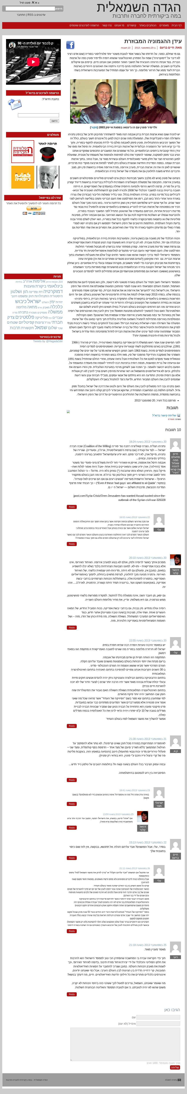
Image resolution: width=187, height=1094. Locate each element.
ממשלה (55, 311)
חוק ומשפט (26, 296)
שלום (52, 327)
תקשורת (27, 328)
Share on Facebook (70, 45)
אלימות (39, 281)
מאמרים (164, 25)
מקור (94, 127)
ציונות (39, 322)
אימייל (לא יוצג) (127, 1023)
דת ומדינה (36, 292)
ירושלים (45, 302)
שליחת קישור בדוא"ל (164, 415)
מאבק (46, 307)
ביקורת (40, 286)
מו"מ (40, 307)
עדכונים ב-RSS (36, 14)
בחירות (19, 282)
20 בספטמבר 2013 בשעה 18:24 (147, 441)
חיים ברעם (167, 47)
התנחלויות (42, 296)
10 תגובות (125, 48)
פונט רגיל (25, 2)
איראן (48, 282)
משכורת (33, 312)
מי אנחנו (119, 25)
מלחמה (21, 307)
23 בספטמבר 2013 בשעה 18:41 (134, 790)
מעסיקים (42, 312)
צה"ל (48, 322)
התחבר (21, 14)
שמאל (41, 327)
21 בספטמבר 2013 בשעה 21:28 (147, 738)
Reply (72, 507)
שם (134, 1017)
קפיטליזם (26, 322)
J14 (60, 281)
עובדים (57, 317)
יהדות (59, 302)
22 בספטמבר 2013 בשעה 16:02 (134, 517)
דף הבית (177, 25)
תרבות (15, 328)
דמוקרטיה (53, 291)
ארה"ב (27, 281)
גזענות (29, 286)
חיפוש (58, 8)
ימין (52, 302)
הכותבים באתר (148, 25)
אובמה (54, 282)
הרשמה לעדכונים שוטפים (84, 25)
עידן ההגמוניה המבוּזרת (153, 41)
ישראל (34, 301)
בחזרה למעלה (171, 1080)
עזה (50, 318)
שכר (60, 328)
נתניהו (23, 312)
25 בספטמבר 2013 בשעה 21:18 (147, 945)
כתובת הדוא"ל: (50, 99)
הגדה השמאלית (139, 7)
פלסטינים (24, 317)
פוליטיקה (41, 317)
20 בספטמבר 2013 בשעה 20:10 (147, 557)
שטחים (12, 322)
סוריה (15, 312)
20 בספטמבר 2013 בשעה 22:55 (147, 640)
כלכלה (56, 306)
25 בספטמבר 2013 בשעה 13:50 (118, 814)
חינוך (14, 296)
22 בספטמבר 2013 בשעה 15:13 (147, 842)
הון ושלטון (19, 291)
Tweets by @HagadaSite (48, 341)
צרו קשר (107, 25)
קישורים (131, 25)
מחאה (32, 307)
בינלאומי (55, 286)
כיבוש (21, 301)
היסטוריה (56, 296)
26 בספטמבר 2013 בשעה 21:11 (134, 868)
